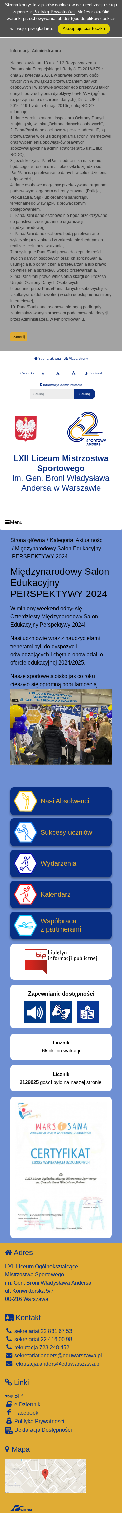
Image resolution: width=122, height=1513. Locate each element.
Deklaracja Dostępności (42, 1430)
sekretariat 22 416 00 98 (42, 1339)
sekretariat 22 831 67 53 (42, 1331)
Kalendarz (56, 894)
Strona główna (49, 358)
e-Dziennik (26, 1404)
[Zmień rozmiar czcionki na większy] (57, 373)
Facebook (25, 1413)
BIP (18, 1396)
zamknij (19, 337)
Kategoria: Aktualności (77, 540)
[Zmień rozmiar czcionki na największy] (73, 373)
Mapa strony (78, 358)
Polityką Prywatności (54, 11)
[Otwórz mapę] (45, 1475)
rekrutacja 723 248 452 (41, 1347)
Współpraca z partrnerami (61, 925)
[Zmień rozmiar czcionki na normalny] (43, 373)
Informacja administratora (62, 385)
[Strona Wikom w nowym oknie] (21, 1508)
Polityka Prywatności (38, 1421)
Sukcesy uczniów (66, 832)
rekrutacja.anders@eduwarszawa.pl (57, 1364)
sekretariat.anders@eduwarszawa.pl (57, 1355)
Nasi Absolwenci (65, 801)
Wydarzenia (58, 863)
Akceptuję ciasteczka (84, 28)
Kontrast (95, 373)
